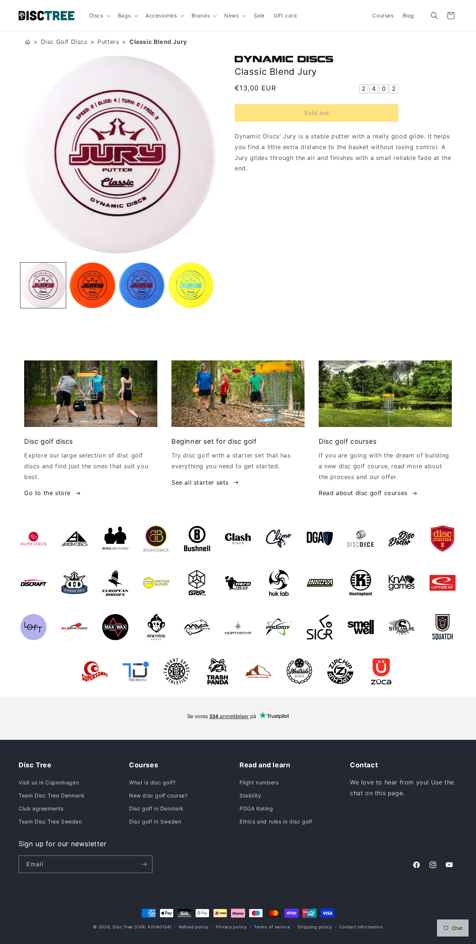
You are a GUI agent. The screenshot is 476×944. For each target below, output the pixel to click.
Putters (108, 41)
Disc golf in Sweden (155, 821)
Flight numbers (259, 782)
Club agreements (41, 808)
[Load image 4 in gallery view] (190, 285)
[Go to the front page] (27, 41)
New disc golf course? (158, 795)
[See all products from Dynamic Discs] (346, 59)
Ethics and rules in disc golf (275, 821)
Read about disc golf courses (363, 493)
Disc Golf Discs (64, 41)
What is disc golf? (152, 782)
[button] (99, 15)
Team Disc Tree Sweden (50, 821)
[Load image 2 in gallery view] (92, 285)
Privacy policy (231, 926)
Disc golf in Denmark (156, 808)
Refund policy (194, 926)
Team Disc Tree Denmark (51, 795)
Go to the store (47, 493)
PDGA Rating (256, 808)
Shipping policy (315, 926)
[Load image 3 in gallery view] (141, 285)
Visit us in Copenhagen (49, 782)
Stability (250, 795)
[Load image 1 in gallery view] (43, 285)
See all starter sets (200, 482)
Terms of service (272, 926)
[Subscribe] (144, 864)
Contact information (361, 926)
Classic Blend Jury (158, 41)
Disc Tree (123, 926)
